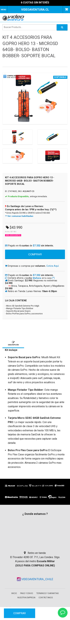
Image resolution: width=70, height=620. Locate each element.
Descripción (13, 345)
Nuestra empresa (26, 597)
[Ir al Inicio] (14, 18)
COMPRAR (19, 613)
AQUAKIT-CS (28, 191)
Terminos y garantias (47, 593)
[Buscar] (62, 27)
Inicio (14, 593)
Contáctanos (46, 597)
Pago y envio (26, 593)
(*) (53, 278)
